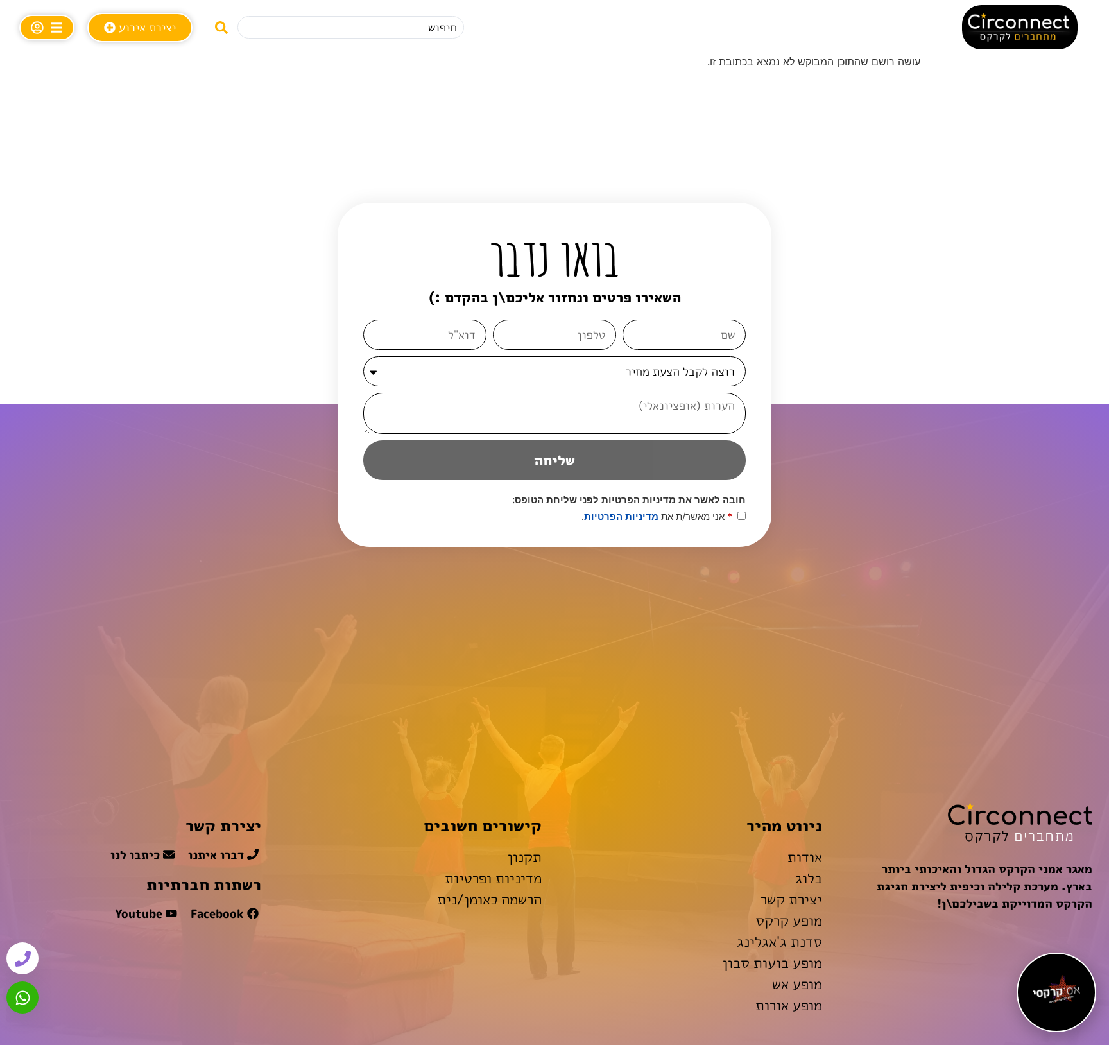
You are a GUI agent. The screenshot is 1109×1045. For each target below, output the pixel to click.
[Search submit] (221, 27)
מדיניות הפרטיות (621, 516)
